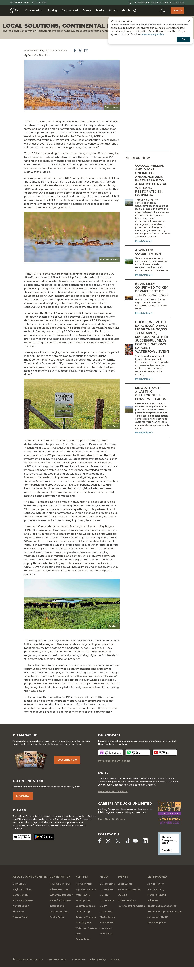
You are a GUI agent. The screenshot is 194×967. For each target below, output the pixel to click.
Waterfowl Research (61, 895)
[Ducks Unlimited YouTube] (135, 840)
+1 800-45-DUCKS (57, 959)
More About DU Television (113, 791)
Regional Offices (22, 889)
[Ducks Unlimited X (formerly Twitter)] (108, 840)
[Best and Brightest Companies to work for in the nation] (169, 813)
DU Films (105, 895)
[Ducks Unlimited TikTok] (127, 840)
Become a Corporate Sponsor (164, 911)
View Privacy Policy (153, 34)
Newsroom (106, 928)
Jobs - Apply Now (23, 900)
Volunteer (39, 2)
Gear (78, 933)
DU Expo (122, 895)
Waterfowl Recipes (86, 928)
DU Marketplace (156, 922)
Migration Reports (85, 889)
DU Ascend (106, 911)
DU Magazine (107, 883)
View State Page (173, 2)
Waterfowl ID (82, 895)
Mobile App (106, 933)
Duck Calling (82, 911)
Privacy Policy (21, 917)
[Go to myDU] (162, 10)
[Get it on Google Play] (44, 837)
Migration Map (20, 2)
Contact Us (78, 959)
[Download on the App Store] (22, 837)
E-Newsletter (107, 922)
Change (156, 2)
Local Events (125, 883)
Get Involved (70, 10)
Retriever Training (85, 917)
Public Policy (57, 917)
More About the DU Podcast (114, 760)
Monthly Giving (156, 889)
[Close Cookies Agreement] (189, 21)
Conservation (33, 10)
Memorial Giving (156, 895)
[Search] (134, 10)
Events (87, 10)
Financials (19, 911)
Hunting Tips (82, 900)
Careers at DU (21, 895)
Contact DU (19, 883)
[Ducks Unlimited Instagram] (118, 840)
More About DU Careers (111, 819)
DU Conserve (107, 900)
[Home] (14, 10)
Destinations (82, 939)
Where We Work (59, 889)
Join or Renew (155, 883)
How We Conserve (60, 883)
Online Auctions (127, 900)
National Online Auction (131, 906)
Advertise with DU (157, 917)
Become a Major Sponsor (161, 906)
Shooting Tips (83, 922)
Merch (126, 10)
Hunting (52, 10)
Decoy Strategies (85, 906)
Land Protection (59, 911)
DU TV (103, 906)
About (113, 10)
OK (183, 39)
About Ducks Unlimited (30, 876)
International (57, 906)
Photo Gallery (107, 917)
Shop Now (22, 796)
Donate (177, 10)
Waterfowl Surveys (60, 900)
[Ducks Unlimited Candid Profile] (169, 843)
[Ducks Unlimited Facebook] (99, 840)
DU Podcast (106, 889)
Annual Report (21, 906)
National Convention (129, 889)
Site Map (115, 959)
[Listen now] (110, 752)
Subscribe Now (67, 760)
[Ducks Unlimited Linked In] (145, 840)
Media (100, 10)
